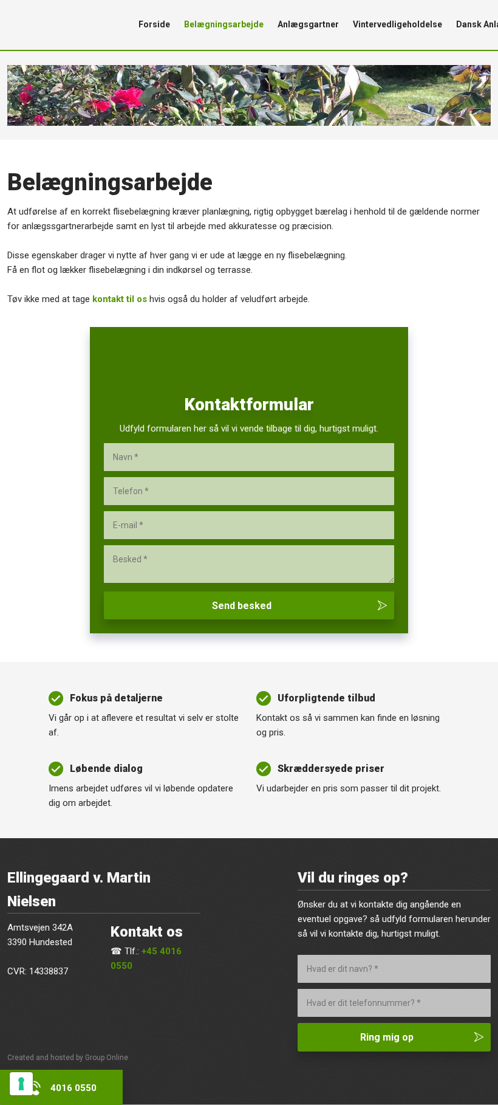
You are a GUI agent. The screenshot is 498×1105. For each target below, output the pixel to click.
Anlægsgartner (308, 24)
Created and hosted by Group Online (67, 1057)
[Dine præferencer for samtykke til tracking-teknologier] (21, 1083)
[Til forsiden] (62, 24)
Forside (154, 24)
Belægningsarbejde (224, 24)
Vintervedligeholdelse (397, 24)
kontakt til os (119, 299)
